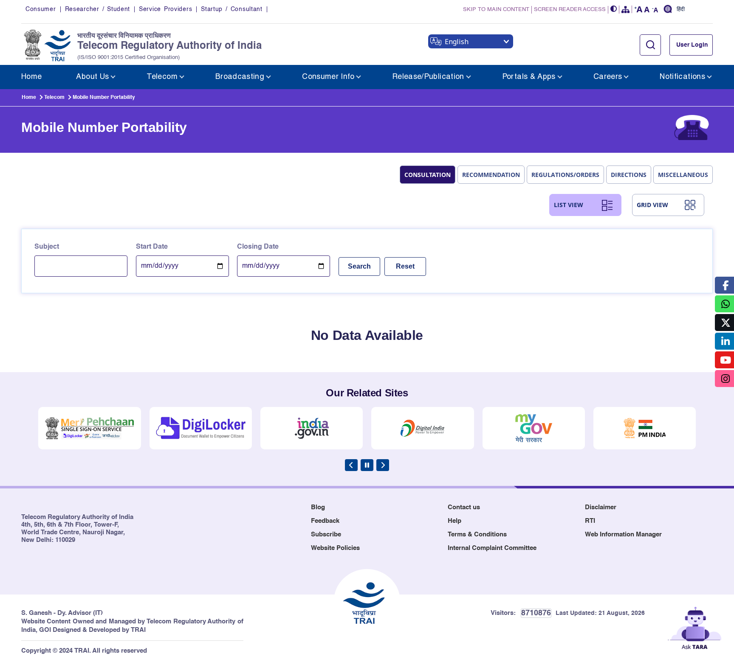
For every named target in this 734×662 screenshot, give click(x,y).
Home (29, 97)
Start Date (152, 247)
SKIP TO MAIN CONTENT (496, 9)
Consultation (427, 175)
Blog (318, 507)
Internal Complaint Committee (492, 548)
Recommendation (491, 175)
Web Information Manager (623, 534)
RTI (590, 521)
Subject (46, 247)
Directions (628, 175)
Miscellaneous (683, 175)
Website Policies (335, 548)
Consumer (40, 9)
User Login (692, 45)
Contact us (464, 507)
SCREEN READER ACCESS (570, 9)
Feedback (325, 521)
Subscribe (326, 534)
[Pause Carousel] (367, 465)
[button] (613, 10)
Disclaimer (600, 507)
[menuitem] (31, 77)
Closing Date (258, 247)
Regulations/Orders (565, 175)
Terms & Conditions (477, 534)
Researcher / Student (97, 9)
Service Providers (165, 9)
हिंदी (681, 9)
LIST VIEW (568, 205)
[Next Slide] (382, 465)
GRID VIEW (652, 205)
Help (454, 521)
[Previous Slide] (351, 465)
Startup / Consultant (231, 9)
